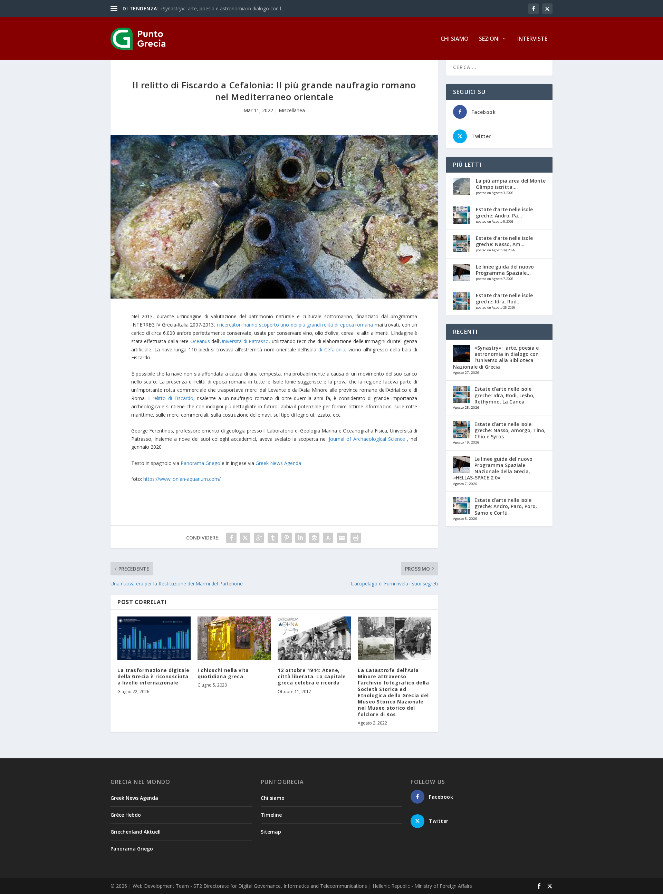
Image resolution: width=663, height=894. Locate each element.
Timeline (271, 815)
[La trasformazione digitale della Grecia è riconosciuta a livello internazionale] (154, 638)
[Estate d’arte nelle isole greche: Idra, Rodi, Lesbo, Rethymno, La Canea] (461, 301)
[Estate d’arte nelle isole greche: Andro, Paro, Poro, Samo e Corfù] (461, 215)
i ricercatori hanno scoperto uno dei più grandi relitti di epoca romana (295, 324)
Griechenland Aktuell (135, 831)
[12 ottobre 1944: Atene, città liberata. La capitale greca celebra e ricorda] (314, 638)
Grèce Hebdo (125, 815)
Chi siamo (455, 39)
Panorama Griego (200, 463)
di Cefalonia (331, 349)
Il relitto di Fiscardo (170, 398)
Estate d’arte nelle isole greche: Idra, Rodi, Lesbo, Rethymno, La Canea (504, 395)
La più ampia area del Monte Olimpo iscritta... (511, 183)
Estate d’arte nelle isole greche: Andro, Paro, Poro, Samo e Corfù (505, 506)
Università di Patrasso (244, 341)
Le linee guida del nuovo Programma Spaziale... (505, 269)
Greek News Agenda (278, 463)
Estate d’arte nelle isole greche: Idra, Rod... (504, 298)
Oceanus (200, 341)
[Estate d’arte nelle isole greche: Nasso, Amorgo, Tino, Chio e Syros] (461, 243)
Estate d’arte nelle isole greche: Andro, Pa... (504, 212)
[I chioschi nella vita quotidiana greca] (234, 638)
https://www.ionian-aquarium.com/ (182, 479)
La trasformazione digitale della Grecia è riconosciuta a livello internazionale (153, 676)
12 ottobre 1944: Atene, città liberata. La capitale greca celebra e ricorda (312, 676)
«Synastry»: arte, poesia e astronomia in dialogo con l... (222, 8)
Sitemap (271, 831)
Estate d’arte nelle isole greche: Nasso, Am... (504, 241)
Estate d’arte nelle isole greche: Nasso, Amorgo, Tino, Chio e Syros (510, 430)
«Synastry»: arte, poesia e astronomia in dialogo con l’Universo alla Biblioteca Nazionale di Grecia (496, 357)
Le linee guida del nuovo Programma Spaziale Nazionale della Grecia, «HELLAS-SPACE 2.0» (492, 468)
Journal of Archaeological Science (367, 439)
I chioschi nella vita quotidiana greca (223, 673)
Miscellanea (292, 110)
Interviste (532, 39)
